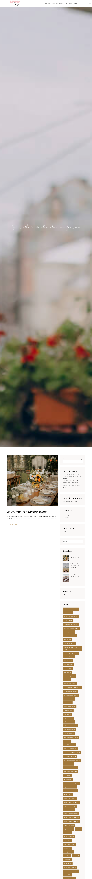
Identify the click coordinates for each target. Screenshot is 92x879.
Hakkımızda (54, 3)
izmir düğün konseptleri (69, 745)
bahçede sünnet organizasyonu (71, 628)
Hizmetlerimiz (62, 3)
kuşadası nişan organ (69, 810)
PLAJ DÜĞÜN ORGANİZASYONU (70, 480)
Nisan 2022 (66, 516)
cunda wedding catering (69, 706)
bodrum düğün (67, 639)
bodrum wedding (68, 660)
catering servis (67, 672)
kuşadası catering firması (69, 787)
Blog (65, 531)
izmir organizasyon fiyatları (70, 767)
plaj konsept (76, 855)
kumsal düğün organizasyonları (71, 783)
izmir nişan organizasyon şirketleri (72, 760)
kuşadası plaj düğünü (69, 825)
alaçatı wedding (67, 613)
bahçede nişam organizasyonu (71, 624)
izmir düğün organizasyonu (70, 748)
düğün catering (67, 714)
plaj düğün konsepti (68, 852)
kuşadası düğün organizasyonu (71, 802)
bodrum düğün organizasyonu (71, 653)
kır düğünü (78, 829)
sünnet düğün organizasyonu (70, 871)
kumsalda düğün (68, 779)
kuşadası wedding (68, 829)
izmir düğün (66, 741)
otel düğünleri (67, 848)
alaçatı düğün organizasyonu (70, 609)
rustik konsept (67, 859)
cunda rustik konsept (69, 699)
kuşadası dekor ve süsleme (70, 790)
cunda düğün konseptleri (69, 683)
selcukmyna (12, 509)
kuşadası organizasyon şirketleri (71, 821)
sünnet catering (67, 863)
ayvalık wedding (68, 620)
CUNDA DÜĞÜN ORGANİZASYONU (27, 512)
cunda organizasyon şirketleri (71, 695)
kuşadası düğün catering (69, 798)
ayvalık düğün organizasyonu (70, 616)
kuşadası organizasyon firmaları (71, 817)
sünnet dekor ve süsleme (70, 867)
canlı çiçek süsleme (68, 664)
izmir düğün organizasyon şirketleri (72, 752)
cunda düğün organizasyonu (70, 691)
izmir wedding (67, 775)
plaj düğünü (67, 855)
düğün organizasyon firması (70, 725)
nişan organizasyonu (69, 836)
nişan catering (67, 833)
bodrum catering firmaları (70, 636)
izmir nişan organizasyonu (70, 756)
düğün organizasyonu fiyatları (71, 737)
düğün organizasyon (68, 722)
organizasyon (67, 840)
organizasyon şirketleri (69, 844)
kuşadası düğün (67, 794)
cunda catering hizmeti (69, 676)
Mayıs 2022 (67, 514)
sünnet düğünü (67, 875)
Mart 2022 (66, 517)
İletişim (75, 3)
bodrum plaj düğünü (68, 657)
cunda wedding (67, 702)
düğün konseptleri (68, 718)
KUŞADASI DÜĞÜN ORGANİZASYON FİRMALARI (74, 565)
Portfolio (70, 3)
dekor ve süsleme (68, 710)
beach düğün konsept (69, 632)
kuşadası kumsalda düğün (70, 806)
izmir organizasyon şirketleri (70, 771)
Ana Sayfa (47, 3)
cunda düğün (67, 680)
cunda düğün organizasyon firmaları (72, 687)
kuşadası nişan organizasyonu (71, 813)
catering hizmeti (67, 668)
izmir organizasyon (68, 764)
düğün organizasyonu (69, 733)
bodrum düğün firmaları (69, 643)
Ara (63, 458)
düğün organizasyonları (69, 729)
